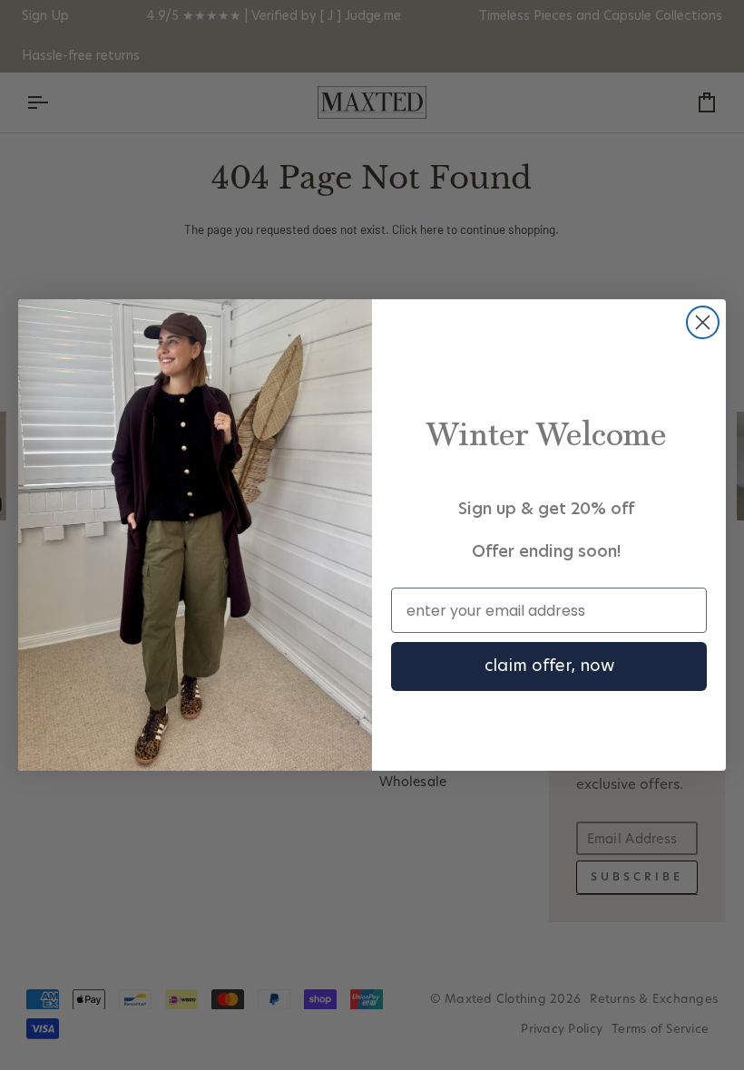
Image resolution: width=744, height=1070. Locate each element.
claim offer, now (549, 666)
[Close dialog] (703, 322)
